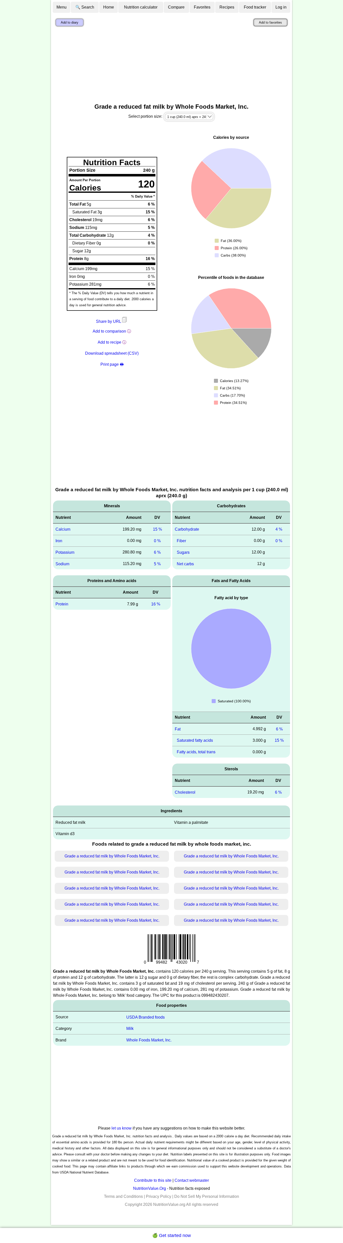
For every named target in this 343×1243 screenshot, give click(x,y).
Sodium (62, 564)
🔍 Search (84, 7)
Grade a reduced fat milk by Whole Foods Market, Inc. (112, 856)
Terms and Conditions (123, 1196)
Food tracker (255, 7)
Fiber (181, 541)
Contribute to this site (153, 1180)
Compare (176, 7)
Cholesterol (185, 792)
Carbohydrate (187, 529)
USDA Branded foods (145, 1017)
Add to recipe (109, 342)
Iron (58, 541)
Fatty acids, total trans (196, 752)
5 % (157, 564)
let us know (121, 1128)
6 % (157, 552)
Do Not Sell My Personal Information (206, 1196)
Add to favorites (270, 22)
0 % (157, 541)
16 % (155, 604)
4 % (278, 529)
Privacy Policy (158, 1196)
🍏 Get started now (171, 1235)
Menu (61, 7)
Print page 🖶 (112, 364)
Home (108, 7)
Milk (130, 1028)
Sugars (183, 552)
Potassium (64, 552)
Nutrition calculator (140, 7)
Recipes (226, 7)
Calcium (62, 529)
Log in (281, 7)
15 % (157, 529)
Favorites (202, 7)
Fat (178, 729)
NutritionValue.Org (149, 1188)
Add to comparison (109, 331)
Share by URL (109, 321)
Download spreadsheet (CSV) (112, 353)
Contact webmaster (192, 1180)
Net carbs (185, 564)
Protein (61, 604)
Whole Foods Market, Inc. (149, 1040)
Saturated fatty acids (195, 740)
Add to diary (69, 22)
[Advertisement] (171, 66)
